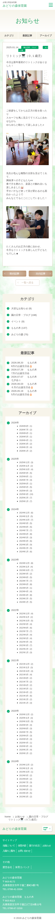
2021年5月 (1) (25, 688)
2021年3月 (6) (25, 696)
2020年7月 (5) (25, 732)
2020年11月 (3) (26, 718)
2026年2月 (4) (25, 447)
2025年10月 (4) (26, 469)
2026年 (15, 422)
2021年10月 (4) (26, 671)
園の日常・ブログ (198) (24, 315)
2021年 (15, 660)
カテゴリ (9, 35)
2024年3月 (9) (25, 544)
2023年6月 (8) (25, 584)
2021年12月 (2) (26, 664)
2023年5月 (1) (25, 588)
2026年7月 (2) (25, 430)
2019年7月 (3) (25, 782)
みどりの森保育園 (15, 6)
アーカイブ (46, 35)
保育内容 (22, 845)
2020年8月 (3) (25, 728)
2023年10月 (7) (26, 570)
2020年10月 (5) (26, 721)
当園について (9, 845)
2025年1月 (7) (25, 501)
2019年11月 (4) (26, 768)
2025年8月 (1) (25, 476)
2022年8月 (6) (25, 628)
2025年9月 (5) (25, 473)
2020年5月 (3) (25, 739)
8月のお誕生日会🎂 (21, 366)
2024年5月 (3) (25, 537)
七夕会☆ (16, 380)
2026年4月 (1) (25, 440)
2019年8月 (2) (25, 779)
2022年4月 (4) (25, 642)
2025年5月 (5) (25, 487)
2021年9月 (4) (25, 674)
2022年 (15, 610)
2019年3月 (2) (25, 796)
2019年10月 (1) (26, 772)
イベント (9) (17, 321)
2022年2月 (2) (25, 649)
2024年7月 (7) (25, 530)
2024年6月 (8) (25, 534)
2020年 (15, 710)
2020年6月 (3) (25, 735)
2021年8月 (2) (25, 678)
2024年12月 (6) (26, 513)
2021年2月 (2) (25, 699)
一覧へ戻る (27, 282)
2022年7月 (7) (25, 631)
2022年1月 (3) (25, 652)
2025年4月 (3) (25, 491)
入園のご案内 (9, 851)
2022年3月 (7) (25, 645)
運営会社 (7, 867)
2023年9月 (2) (25, 574)
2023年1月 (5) (25, 602)
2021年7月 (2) (25, 682)
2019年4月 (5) (25, 793)
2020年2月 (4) (25, 750)
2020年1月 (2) (25, 753)
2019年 (15, 761)
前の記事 (14, 273)
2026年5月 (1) (25, 436)
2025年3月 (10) (26, 494)
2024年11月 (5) (26, 516)
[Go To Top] (47, 828)
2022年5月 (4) (25, 638)
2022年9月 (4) (25, 624)
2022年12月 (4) (26, 613)
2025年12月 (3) (26, 462)
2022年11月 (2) (26, 617)
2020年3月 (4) (25, 746)
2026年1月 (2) (25, 451)
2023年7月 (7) (25, 581)
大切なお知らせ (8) (21, 308)
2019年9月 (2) (25, 775)
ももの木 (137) (19, 328)
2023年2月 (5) (25, 598)
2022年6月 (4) (25, 635)
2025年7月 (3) (25, 480)
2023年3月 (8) (25, 595)
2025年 (15, 458)
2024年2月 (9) (25, 548)
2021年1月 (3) (25, 703)
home (8, 816)
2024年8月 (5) (25, 527)
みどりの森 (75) (19, 334)
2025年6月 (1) (25, 483)
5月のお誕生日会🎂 (21, 394)
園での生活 (34, 845)
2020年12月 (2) (26, 714)
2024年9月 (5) (25, 523)
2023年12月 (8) (26, 563)
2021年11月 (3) (26, 667)
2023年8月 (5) (25, 577)
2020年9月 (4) (25, 725)
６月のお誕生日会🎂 (22, 387)
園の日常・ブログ (29, 48)
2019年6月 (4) (25, 786)
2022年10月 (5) (26, 620)
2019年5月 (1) (25, 789)
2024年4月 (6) (25, 541)
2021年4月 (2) (25, 692)
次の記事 (40, 273)
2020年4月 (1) (25, 743)
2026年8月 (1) (25, 426)
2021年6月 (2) (25, 685)
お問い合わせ (24, 851)
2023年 (15, 559)
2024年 (15, 509)
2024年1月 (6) (25, 551)
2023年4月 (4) (25, 591)
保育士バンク (22, 867)
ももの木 (32, 362)
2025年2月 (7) (25, 498)
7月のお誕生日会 (20, 373)
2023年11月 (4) (26, 567)
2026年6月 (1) (25, 433)
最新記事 (27, 35)
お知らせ (20, 816)
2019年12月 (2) (26, 765)
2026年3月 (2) (25, 444)
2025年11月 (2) (26, 466)
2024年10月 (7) (26, 520)
